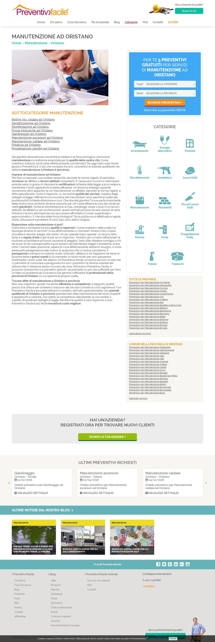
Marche (55, 589)
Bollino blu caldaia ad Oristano (33, 119)
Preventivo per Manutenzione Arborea (148, 361)
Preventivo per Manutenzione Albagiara (149, 353)
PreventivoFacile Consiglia (65, 625)
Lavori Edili (190, 177)
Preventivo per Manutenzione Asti (146, 296)
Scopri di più (189, 11)
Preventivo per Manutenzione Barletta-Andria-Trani (155, 305)
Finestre (190, 150)
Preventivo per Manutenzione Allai (146, 358)
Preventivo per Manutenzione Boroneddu (150, 390)
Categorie (131, 22)
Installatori (165, 177)
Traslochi (177, 264)
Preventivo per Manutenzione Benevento (150, 311)
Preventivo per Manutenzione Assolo (147, 367)
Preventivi (19, 594)
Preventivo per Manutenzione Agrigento (149, 282)
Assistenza (56, 594)
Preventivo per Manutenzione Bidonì (147, 384)
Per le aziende (100, 22)
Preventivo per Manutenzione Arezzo (148, 291)
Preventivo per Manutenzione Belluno (148, 308)
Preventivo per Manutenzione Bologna (148, 319)
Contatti (158, 22)
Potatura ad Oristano (26, 145)
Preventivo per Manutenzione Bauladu (148, 381)
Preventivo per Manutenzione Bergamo (149, 313)
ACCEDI (173, 22)
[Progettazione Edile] (190, 224)
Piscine (139, 237)
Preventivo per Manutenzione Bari (146, 302)
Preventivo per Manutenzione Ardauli (148, 364)
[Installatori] (165, 167)
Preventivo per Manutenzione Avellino (148, 299)
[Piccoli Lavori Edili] (190, 194)
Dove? (140, 93)
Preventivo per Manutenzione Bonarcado (150, 387)
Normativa (56, 603)
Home (41, 22)
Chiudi (173, 638)
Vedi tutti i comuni (138, 398)
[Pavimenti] (165, 197)
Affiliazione (20, 616)
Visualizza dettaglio (32, 493)
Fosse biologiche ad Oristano (32, 130)
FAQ (145, 22)
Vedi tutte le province (140, 333)
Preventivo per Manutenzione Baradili (148, 373)
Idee (53, 580)
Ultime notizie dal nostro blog (41, 510)
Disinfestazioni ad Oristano (30, 127)
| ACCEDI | (149, 586)
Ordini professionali (61, 607)
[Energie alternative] (165, 137)
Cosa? (140, 84)
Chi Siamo (19, 580)
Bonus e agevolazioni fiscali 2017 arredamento (80, 550)
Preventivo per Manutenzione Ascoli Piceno (151, 294)
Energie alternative (165, 149)
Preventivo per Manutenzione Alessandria (150, 285)
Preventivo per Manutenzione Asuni (147, 370)
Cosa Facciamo (22, 585)
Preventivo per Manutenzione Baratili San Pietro (153, 375)
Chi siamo (56, 22)
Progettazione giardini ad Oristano (35, 148)
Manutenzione (139, 207)
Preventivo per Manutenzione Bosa (147, 393)
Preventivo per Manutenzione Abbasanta (149, 347)
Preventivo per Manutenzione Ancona (148, 288)
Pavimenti (164, 207)
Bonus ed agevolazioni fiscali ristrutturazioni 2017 (130, 550)
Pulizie (152, 264)
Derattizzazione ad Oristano (31, 123)
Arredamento (139, 150)
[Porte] (165, 227)
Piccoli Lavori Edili (190, 206)
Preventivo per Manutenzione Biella (147, 316)
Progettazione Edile (190, 236)
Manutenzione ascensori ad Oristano (37, 137)
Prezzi (54, 598)
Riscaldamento (139, 177)
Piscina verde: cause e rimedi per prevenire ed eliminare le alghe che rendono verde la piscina (33, 549)
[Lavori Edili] (190, 167)
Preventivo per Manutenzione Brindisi (148, 328)
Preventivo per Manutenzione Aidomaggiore (151, 350)
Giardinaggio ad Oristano (29, 134)
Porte (164, 237)
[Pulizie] (152, 254)
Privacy (18, 607)
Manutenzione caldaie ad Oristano (36, 141)
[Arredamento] (139, 141)
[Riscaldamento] (139, 167)
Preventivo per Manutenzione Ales (146, 356)
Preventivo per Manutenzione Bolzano (148, 322)
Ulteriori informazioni (158, 638)
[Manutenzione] (139, 197)
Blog (117, 22)
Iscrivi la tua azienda (98, 580)
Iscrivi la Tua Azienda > (107, 437)
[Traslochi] (177, 254)
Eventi (54, 612)
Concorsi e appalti (61, 616)
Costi (17, 598)
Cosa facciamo (76, 22)
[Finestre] (190, 141)
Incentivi (55, 621)
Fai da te (55, 585)
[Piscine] (139, 227)
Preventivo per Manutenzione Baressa (148, 378)
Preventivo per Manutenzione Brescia (148, 325)
